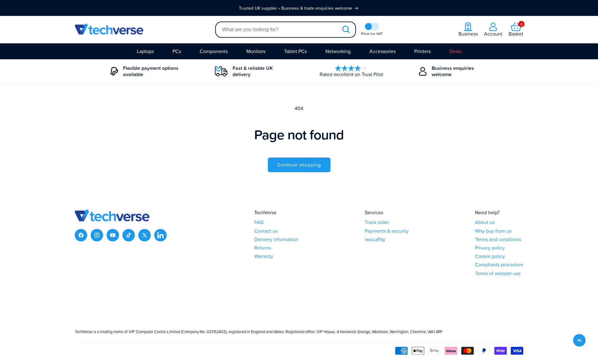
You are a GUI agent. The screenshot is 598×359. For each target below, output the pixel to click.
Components (214, 51)
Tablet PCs (295, 51)
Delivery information (276, 239)
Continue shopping (299, 165)
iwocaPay (375, 239)
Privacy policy (490, 248)
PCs (177, 51)
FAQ (258, 222)
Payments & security (387, 231)
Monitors (255, 51)
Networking (338, 51)
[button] (516, 29)
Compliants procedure (499, 265)
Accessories (382, 51)
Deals (455, 51)
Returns (262, 248)
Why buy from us (493, 231)
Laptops (145, 51)
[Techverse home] (145, 30)
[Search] (346, 29)
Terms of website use (498, 273)
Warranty (263, 256)
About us (485, 222)
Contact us (266, 231)
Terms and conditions (498, 239)
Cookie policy (490, 256)
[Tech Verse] (112, 219)
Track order (377, 222)
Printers (422, 51)
